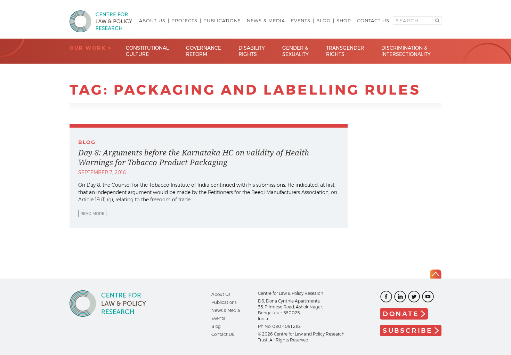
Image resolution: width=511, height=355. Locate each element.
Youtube (428, 296)
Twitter (414, 296)
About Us (152, 20)
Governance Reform (203, 51)
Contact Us (373, 20)
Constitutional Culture (147, 51)
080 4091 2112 (286, 326)
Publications (222, 20)
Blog (323, 20)
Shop (343, 20)
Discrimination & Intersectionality (406, 51)
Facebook (386, 296)
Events (300, 20)
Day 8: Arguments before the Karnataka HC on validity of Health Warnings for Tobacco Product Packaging (193, 157)
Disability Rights (251, 51)
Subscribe (408, 330)
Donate (401, 314)
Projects (184, 20)
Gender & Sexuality (295, 51)
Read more (92, 213)
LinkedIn (400, 296)
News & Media (266, 20)
